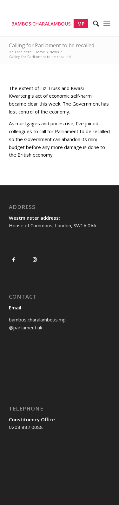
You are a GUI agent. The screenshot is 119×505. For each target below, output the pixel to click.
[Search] (93, 23)
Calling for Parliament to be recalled (51, 45)
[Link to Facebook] (13, 259)
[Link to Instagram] (34, 259)
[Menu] (106, 23)
